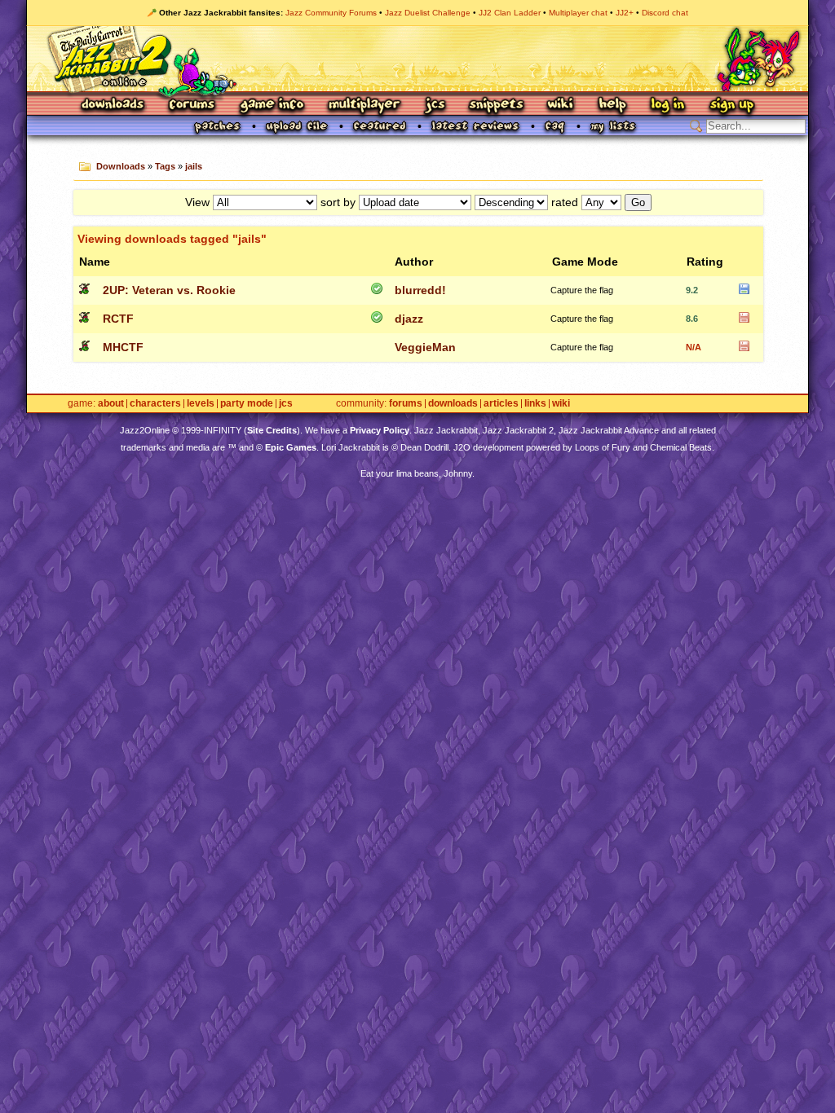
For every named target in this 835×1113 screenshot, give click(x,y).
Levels (200, 403)
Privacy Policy (379, 430)
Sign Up (731, 105)
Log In (668, 105)
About (111, 403)
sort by (338, 202)
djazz (409, 318)
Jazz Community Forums (331, 12)
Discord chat (665, 12)
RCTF (118, 318)
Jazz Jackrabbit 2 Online (417, 58)
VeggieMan (425, 347)
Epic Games (290, 447)
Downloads (114, 105)
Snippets (496, 105)
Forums (192, 105)
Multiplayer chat (578, 12)
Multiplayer (364, 105)
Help (612, 105)
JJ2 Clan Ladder (510, 12)
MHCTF (123, 347)
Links (535, 403)
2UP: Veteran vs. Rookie (169, 290)
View (197, 202)
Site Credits (272, 430)
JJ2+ (625, 12)
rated (564, 202)
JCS (435, 105)
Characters (155, 403)
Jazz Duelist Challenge (428, 12)
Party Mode (246, 403)
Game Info (271, 105)
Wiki (561, 105)
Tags (165, 166)
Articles (501, 403)
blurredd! (420, 290)
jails (193, 166)
